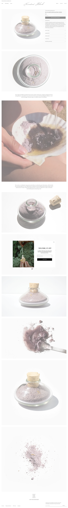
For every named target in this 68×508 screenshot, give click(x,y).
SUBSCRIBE (45, 259)
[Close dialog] (54, 242)
